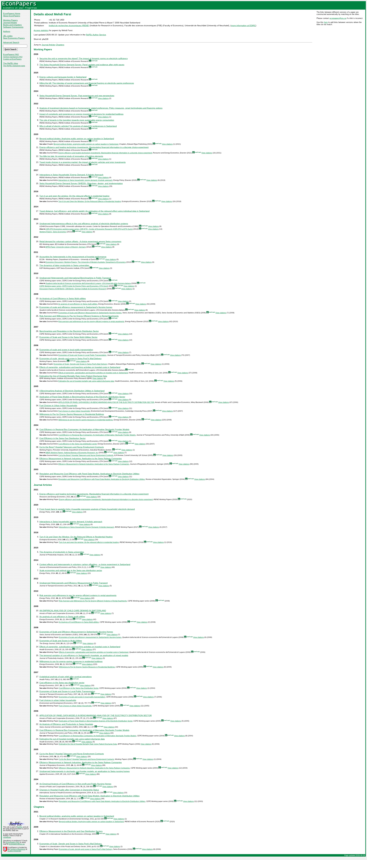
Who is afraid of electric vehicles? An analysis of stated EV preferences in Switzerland (78, 126)
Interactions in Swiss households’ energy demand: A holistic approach (85, 180)
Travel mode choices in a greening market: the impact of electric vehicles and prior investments (82, 162)
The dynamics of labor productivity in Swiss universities (64, 265)
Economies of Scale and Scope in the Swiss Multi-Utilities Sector (68, 337)
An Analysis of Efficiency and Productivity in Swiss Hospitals (66, 724)
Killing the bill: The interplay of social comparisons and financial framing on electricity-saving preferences (86, 83)
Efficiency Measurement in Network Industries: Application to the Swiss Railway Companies (80, 458)
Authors (6, 31)
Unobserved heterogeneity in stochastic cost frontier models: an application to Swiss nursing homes (84, 771)
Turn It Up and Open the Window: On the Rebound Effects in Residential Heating (89, 201)
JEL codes (7, 36)
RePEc (20, 827)
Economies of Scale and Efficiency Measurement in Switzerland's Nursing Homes (90, 313)
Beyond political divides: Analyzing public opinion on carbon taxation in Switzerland (76, 138)
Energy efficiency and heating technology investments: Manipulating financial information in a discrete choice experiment (94, 147)
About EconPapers (11, 16)
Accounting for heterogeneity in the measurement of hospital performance (72, 256)
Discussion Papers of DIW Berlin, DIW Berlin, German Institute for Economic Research (72, 289)
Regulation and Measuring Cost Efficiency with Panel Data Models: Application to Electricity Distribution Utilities (89, 474)
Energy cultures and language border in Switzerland (62, 77)
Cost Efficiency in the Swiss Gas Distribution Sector (62, 438)
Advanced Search (11, 42)
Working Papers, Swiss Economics (52, 232)
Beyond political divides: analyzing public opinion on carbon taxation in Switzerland (86, 144)
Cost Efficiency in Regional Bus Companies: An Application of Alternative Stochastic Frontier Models (84, 429)
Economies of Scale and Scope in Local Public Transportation (82, 355)
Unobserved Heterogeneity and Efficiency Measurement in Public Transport (73, 583)
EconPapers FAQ (11, 54)
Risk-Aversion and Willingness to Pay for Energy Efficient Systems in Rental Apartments (79, 316)
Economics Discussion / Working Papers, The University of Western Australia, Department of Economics (85, 262)
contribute (7, 837)
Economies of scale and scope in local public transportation (66, 349)
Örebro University (14, 851)
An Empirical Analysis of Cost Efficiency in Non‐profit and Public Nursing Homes (75, 784)
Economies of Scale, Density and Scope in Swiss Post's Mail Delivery (80, 364)
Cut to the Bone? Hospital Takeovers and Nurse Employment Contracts (71, 447)
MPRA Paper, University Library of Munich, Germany (65, 247)
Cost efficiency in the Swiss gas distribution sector (77, 444)
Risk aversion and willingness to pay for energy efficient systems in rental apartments (91, 321)
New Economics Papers (14, 38)
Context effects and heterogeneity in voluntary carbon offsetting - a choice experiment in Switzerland (84, 564)
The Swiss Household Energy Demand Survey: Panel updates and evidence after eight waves (81, 64)
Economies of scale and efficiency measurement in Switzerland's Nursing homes (75, 307)
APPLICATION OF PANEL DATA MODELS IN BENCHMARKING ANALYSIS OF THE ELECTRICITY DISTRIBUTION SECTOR (106, 402)
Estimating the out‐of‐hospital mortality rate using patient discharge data (86, 381)
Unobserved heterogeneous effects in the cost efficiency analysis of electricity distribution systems (83, 223)
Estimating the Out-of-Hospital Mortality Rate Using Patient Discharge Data (73, 376)
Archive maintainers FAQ (12, 57)
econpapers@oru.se (338, 18)
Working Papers (10, 20)
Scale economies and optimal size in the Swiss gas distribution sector (70, 570)
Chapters (60, 45)
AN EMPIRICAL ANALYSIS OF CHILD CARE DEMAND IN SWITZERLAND (72, 610)
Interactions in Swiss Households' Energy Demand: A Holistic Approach (71, 175)
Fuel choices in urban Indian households (74, 411)
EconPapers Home (11, 13)
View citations (103, 98)
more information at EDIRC (243, 25)
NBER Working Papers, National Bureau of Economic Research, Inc (71, 452)
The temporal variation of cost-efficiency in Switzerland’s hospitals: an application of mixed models (83, 655)
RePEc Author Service (96, 35)
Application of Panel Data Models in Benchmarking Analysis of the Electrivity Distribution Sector (82, 397)
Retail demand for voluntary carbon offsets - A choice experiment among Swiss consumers (80, 241)
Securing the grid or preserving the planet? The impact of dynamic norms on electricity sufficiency (83, 58)
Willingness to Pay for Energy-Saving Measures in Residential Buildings (71, 414)
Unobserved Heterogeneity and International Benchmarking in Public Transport (75, 278)
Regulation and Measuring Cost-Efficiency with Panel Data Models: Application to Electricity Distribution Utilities (101, 479)
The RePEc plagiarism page (14, 66)
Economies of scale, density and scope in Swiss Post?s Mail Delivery (70, 358)
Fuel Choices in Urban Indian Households (58, 405)
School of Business (17, 849)
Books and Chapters (12, 25)
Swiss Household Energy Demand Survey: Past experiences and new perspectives (76, 95)
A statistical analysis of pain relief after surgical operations (65, 676)
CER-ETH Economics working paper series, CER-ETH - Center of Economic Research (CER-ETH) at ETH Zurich (89, 229)
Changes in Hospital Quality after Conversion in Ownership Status (69, 790)
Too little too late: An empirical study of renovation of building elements (71, 156)
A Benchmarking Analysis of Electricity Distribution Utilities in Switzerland (72, 391)
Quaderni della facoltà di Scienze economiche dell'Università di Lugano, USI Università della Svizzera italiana (88, 283)
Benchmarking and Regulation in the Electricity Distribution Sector (69, 331)
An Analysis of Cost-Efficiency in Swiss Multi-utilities (62, 298)
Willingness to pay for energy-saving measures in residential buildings (85, 420)
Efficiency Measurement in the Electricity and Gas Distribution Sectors (71, 831)
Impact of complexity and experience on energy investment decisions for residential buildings (81, 114)
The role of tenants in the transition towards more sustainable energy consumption (76, 120)
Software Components (13, 27)
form (326, 22)
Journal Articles (10, 22)
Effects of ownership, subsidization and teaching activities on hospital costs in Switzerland (79, 367)
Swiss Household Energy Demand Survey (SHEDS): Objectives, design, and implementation (81, 183)
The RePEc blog (10, 63)
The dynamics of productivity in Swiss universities (61, 552)
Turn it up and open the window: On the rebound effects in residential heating (74, 196)
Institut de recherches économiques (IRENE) (69, 25)
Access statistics (41, 30)
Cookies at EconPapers (12, 59)
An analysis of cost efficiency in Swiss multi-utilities (77, 304)
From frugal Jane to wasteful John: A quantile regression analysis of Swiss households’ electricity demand (87, 509)
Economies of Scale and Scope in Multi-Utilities (60, 640)
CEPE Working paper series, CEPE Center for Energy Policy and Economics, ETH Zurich (73, 286)
